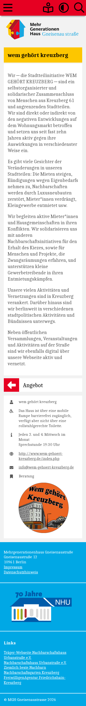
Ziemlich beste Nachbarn (25, 667)
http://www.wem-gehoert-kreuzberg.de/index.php (41, 456)
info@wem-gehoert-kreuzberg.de (46, 467)
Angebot (33, 385)
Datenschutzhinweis (21, 572)
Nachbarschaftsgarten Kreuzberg (31, 672)
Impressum (13, 567)
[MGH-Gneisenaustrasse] (43, 29)
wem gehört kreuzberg (38, 54)
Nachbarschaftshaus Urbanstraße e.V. (35, 662)
